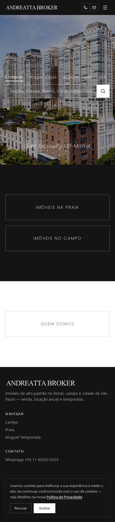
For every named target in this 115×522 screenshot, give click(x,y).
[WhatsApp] (85, 7)
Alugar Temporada (84, 77)
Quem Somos (57, 324)
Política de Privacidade (64, 496)
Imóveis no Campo (57, 238)
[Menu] (105, 7)
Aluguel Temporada (23, 437)
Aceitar (44, 508)
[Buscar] (103, 91)
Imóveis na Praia (57, 207)
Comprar (14, 76)
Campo (11, 422)
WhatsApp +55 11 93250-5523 (31, 459)
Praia (9, 429)
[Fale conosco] (94, 7)
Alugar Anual (43, 77)
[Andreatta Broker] (32, 7)
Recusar (20, 508)
